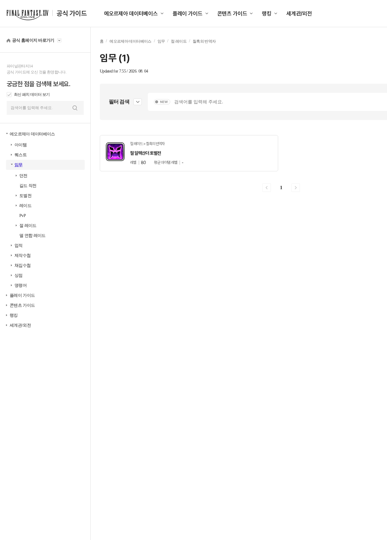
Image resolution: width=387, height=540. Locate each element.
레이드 (25, 205)
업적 (19, 245)
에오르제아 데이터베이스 (131, 13)
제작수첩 (23, 255)
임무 (19, 165)
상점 (19, 275)
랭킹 (267, 13)
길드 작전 (28, 185)
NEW (164, 102)
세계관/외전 (299, 13)
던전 (23, 175)
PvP (22, 215)
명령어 (21, 285)
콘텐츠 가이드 (232, 13)
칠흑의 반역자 (204, 41)
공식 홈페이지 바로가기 (33, 40)
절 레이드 (28, 225)
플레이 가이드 (188, 13)
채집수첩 (23, 265)
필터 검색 (119, 102)
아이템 (21, 145)
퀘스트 (21, 155)
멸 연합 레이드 (32, 235)
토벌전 (25, 195)
